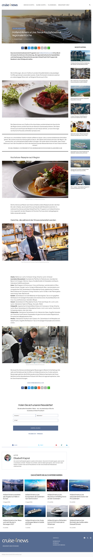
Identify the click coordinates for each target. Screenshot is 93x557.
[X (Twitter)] (87, 538)
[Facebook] (84, 538)
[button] (89, 4)
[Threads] (90, 538)
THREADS (40, 433)
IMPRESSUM (56, 543)
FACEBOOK (32, 433)
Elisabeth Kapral (22, 458)
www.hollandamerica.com (35, 383)
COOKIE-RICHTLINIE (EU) (59, 544)
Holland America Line (19, 28)
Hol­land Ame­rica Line (45, 53)
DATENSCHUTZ (56, 541)
